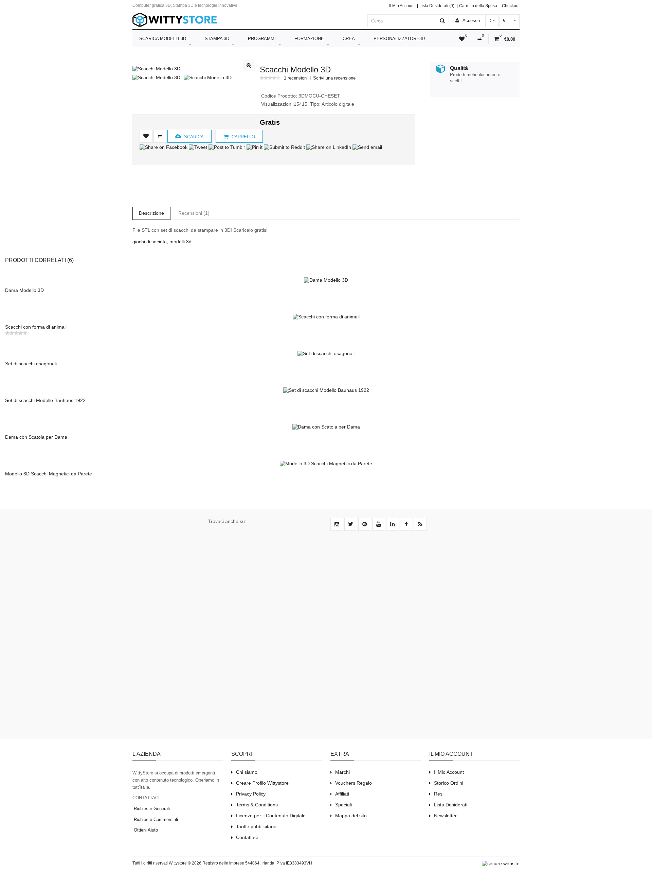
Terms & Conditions (257, 804)
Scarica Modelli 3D (162, 38)
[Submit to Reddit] (284, 147)
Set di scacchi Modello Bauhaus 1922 (45, 400)
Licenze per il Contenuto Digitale (271, 815)
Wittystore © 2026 (185, 863)
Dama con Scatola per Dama (36, 437)
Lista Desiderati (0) (436, 6)
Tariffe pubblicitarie (256, 826)
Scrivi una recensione (334, 78)
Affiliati (342, 794)
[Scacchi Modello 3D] (156, 68)
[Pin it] (254, 147)
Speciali (343, 804)
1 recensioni (296, 78)
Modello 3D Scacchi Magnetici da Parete (48, 473)
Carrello (242, 136)
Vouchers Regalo (353, 783)
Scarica (193, 136)
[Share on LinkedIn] (328, 147)
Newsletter (445, 815)
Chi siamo (246, 772)
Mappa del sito (351, 815)
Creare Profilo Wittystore (262, 783)
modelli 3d (180, 241)
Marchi (342, 772)
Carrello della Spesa (478, 6)
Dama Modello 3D (24, 290)
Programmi (262, 38)
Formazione (309, 38)
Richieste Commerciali (155, 819)
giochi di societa (149, 241)
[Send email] (367, 147)
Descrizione (151, 213)
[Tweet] (198, 147)
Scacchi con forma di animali (36, 327)
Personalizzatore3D (399, 38)
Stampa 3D (217, 38)
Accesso (470, 20)
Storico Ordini (448, 783)
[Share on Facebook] (163, 147)
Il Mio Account (402, 6)
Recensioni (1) (194, 213)
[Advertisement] (472, 148)
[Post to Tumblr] (227, 147)
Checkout (511, 6)
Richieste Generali (151, 808)
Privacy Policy (251, 794)
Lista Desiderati (450, 804)
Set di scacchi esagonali (31, 363)
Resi (438, 794)
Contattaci (247, 837)
